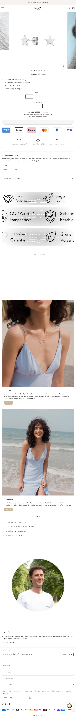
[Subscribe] (30, 698)
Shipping (35, 114)
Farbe (38, 92)
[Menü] (73, 703)
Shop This (32, 200)
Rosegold (45, 96)
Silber (29, 96)
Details (6, 165)
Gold (36, 96)
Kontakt (8, 509)
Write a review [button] (67, 654)
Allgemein (6, 672)
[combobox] (70, 715)
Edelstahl (37, 106)
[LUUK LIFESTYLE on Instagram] (3, 704)
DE (69, 715)
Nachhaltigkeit (10, 174)
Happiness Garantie (12, 178)
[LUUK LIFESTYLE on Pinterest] (10, 704)
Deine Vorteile (9, 684)
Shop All (44, 200)
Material (38, 102)
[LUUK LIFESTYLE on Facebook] (6, 704)
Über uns (8, 402)
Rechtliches (7, 678)
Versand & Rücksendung (15, 170)
